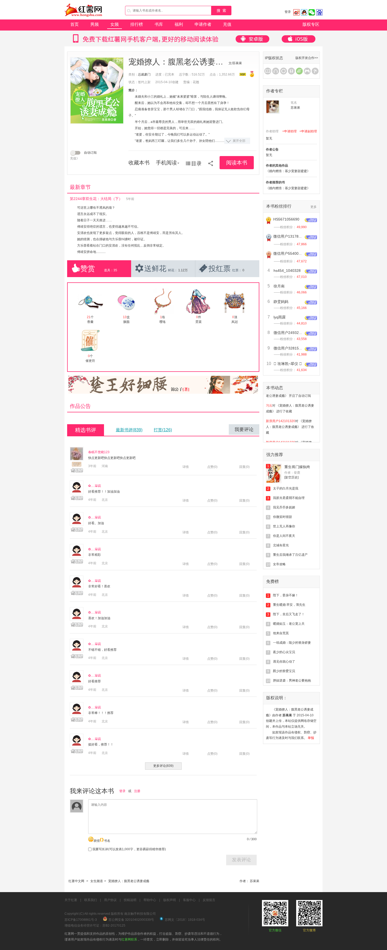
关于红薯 (70, 900)
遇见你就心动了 (284, 661)
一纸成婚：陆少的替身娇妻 (292, 642)
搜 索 (221, 10)
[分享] (210, 161)
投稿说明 (130, 900)
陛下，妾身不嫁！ (285, 595)
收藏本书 (139, 163)
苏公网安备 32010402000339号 (131, 920)
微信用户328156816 (290, 348)
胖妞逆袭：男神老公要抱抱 (292, 680)
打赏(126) (163, 430)
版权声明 (169, 900)
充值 (227, 24)
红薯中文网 (76, 881)
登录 (288, 12)
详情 (185, 467)
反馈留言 (209, 900)
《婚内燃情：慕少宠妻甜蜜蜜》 (288, 171)
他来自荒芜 (281, 633)
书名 (107, 841)
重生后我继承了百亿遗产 (290, 555)
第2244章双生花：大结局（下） (96, 199)
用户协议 (110, 900)
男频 (94, 24)
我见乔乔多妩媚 (284, 507)
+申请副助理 (308, 131)
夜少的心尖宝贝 (284, 652)
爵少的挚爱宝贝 (284, 671)
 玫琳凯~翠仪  (288, 364)
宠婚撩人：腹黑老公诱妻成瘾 (128, 881)
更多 (313, 207)
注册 (137, 791)
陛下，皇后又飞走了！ (289, 614)
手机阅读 (166, 163)
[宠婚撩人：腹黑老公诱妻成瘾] (97, 90)
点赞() (212, 467)
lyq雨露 (280, 317)
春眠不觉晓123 (99, 452)
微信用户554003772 (290, 253)
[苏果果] (273, 107)
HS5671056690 (286, 219)
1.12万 (183, 270)
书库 (159, 24)
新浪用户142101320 (280, 414)
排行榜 (136, 24)
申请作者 (203, 24)
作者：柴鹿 (292, 472)
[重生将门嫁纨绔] (274, 473)
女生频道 (96, 881)
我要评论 (244, 429)
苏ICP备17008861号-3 (80, 920)
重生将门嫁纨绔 (297, 467)
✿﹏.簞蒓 (94, 486)
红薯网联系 (129, 939)
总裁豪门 (144, 74)
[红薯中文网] (83, 18)
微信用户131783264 (290, 236)
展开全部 (239, 141)
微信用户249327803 (290, 333)
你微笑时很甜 (282, 517)
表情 (96, 841)
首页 (74, 24)
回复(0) (244, 467)
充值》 (75, 158)
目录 (196, 163)
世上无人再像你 (284, 526)
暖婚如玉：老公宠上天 (289, 624)
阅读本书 (236, 163)
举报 (311, 738)
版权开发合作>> (306, 58)
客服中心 (189, 900)
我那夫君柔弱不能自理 (289, 498)
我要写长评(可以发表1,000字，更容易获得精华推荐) (129, 849)
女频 (114, 24)
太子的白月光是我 (285, 488)
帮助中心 (149, 900)
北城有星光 (281, 545)
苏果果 (254, 881)
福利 (179, 24)
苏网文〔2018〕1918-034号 (185, 920)
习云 (269, 398)
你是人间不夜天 (284, 536)
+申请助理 (289, 131)
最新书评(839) (129, 430)
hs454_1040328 (287, 270)
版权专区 (310, 24)
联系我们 (90, 900)
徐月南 (279, 286)
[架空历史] (291, 477)
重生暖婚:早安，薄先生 (289, 605)
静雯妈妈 (281, 301)
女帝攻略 (279, 564)
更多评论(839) (163, 766)
